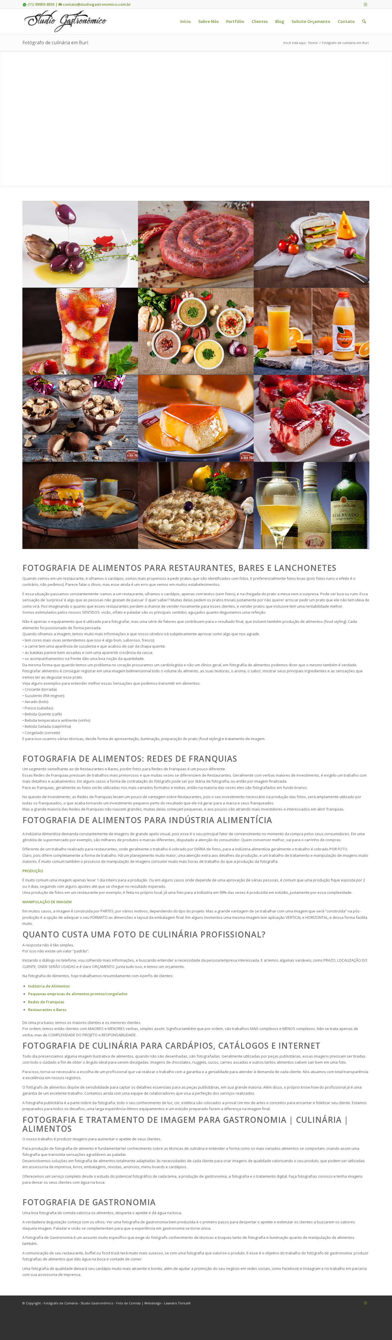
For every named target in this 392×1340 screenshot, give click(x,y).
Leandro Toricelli (177, 1303)
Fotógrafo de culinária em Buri (55, 42)
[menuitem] (185, 21)
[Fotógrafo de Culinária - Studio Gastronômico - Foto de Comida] (65, 21)
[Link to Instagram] (365, 4)
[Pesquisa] (364, 21)
